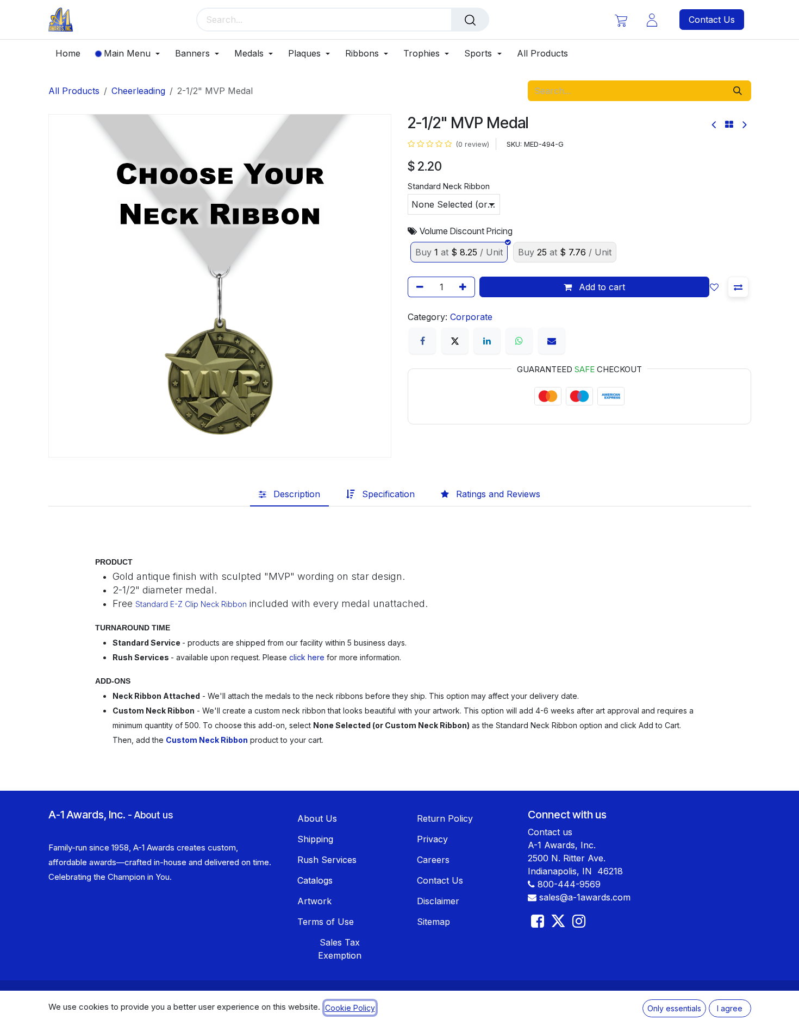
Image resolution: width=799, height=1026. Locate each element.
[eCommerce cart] (621, 20)
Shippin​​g (315, 839)
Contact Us (712, 19)
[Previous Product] (714, 124)
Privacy (432, 839)
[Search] (470, 19)
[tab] (289, 494)
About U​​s (317, 818)
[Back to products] (729, 124)
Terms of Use (325, 921)
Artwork (314, 901)
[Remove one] (418, 287)
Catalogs (315, 880)
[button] (716, 287)
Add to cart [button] (600, 286)
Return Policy (445, 818)
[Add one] (464, 287)
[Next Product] (743, 124)
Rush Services (327, 859)
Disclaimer (438, 901)
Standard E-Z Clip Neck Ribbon (191, 604)
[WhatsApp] (519, 341)
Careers (433, 859)
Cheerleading (138, 90)
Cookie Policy (350, 1007)
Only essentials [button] (674, 1008)
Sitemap (433, 921)
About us (153, 815)
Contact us (550, 832)
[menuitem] (71, 53)
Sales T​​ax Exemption (339, 949)
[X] (455, 341)
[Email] (552, 341)
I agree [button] (729, 1008)
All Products (73, 90)
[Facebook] (422, 341)
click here (306, 657)
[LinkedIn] (487, 341)
